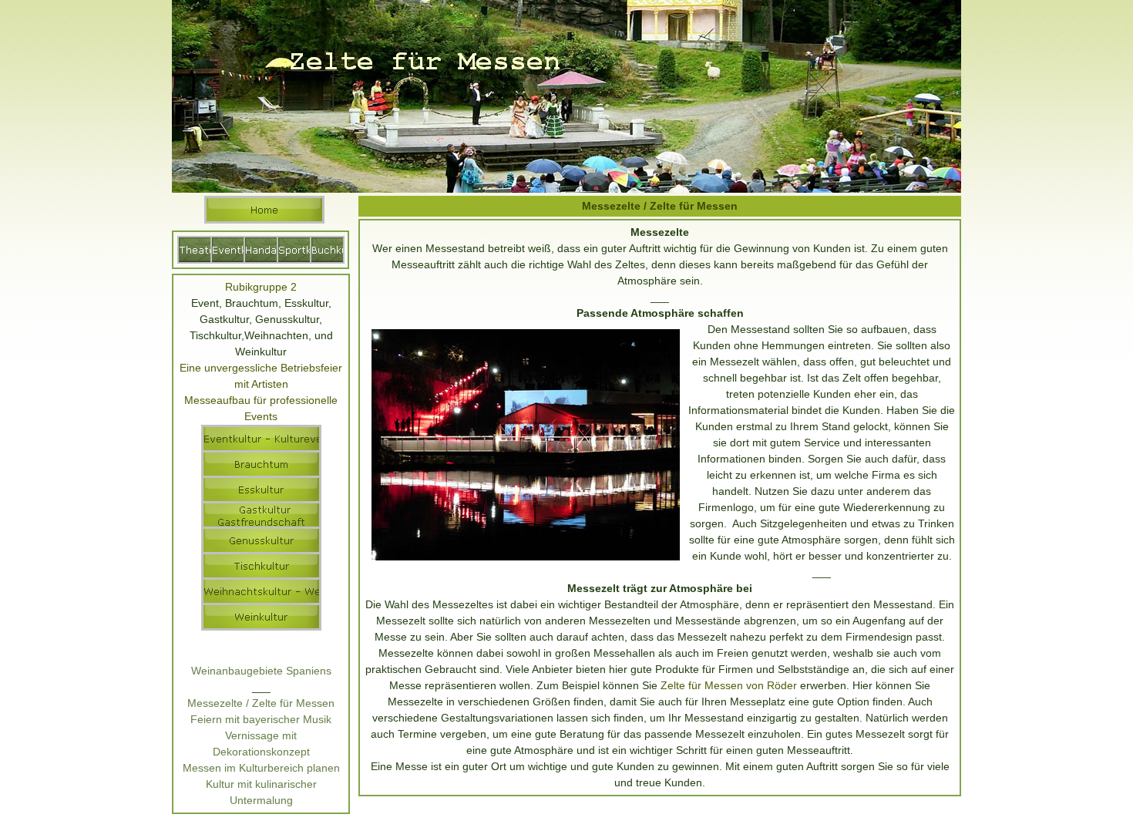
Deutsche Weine (261, 654)
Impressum (628, 815)
